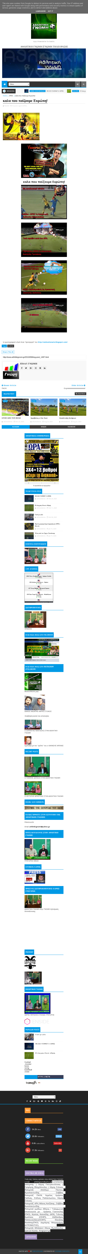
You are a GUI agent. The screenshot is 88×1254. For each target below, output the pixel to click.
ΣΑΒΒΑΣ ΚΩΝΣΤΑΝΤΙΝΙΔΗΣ (18, 91)
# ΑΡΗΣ (10, 346)
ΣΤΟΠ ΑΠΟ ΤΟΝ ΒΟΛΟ (11, 418)
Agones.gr (45, 602)
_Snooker (28, 1064)
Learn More (41, 11)
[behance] (52, 1101)
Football (28, 1062)
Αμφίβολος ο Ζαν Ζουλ (39, 418)
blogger (15, 427)
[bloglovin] (42, 1101)
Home (5, 96)
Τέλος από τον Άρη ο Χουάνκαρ (45, 533)
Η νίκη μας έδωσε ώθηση (69, 91)
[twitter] (30, 1101)
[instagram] (56, 1101)
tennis (27, 1066)
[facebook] (27, 1101)
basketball (28, 1070)
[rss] (49, 1101)
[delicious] (60, 1101)
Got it (50, 11)
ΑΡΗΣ (11, 96)
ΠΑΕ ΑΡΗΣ (56, 91)
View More (81, 394)
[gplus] (34, 1101)
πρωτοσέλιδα (38, 485)
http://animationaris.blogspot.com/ (53, 342)
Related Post (9, 394)
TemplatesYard (37, 1251)
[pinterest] (38, 1101)
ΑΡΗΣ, (25, 106)
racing (27, 1068)
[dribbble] (45, 1101)
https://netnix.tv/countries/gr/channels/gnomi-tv (44, 1077)
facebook (71, 427)
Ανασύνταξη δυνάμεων (67, 418)
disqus (43, 427)
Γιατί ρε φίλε (39, 515)
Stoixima (51, 602)
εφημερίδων (47, 485)
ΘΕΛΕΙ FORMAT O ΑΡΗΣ (35, 91)
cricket (27, 1072)
